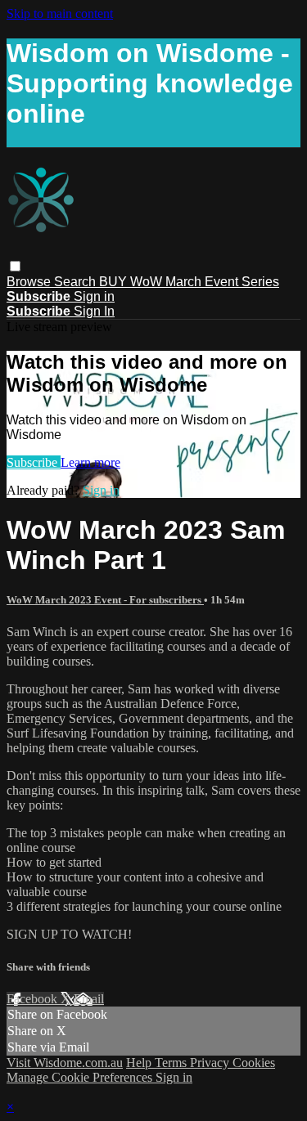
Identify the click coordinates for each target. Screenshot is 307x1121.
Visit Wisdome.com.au (65, 1062)
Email (89, 999)
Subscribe (34, 462)
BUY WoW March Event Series (189, 282)
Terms (172, 1062)
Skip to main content (60, 13)
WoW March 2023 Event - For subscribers (105, 600)
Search (76, 282)
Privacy (211, 1062)
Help (140, 1062)
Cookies (254, 1062)
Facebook (34, 999)
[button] (15, 266)
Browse (30, 282)
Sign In (94, 311)
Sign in (94, 296)
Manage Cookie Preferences (81, 1077)
